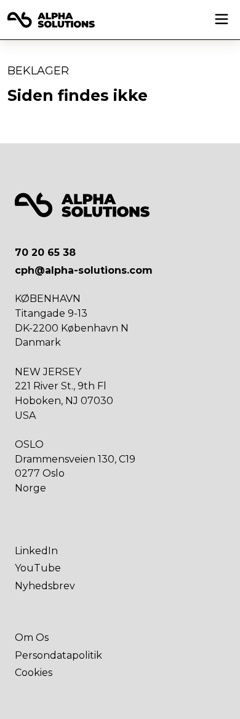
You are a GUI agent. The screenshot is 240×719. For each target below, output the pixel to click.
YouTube (38, 568)
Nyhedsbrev (45, 586)
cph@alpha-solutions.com (84, 270)
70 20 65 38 (45, 252)
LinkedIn (36, 551)
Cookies (33, 672)
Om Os (32, 637)
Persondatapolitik (58, 655)
